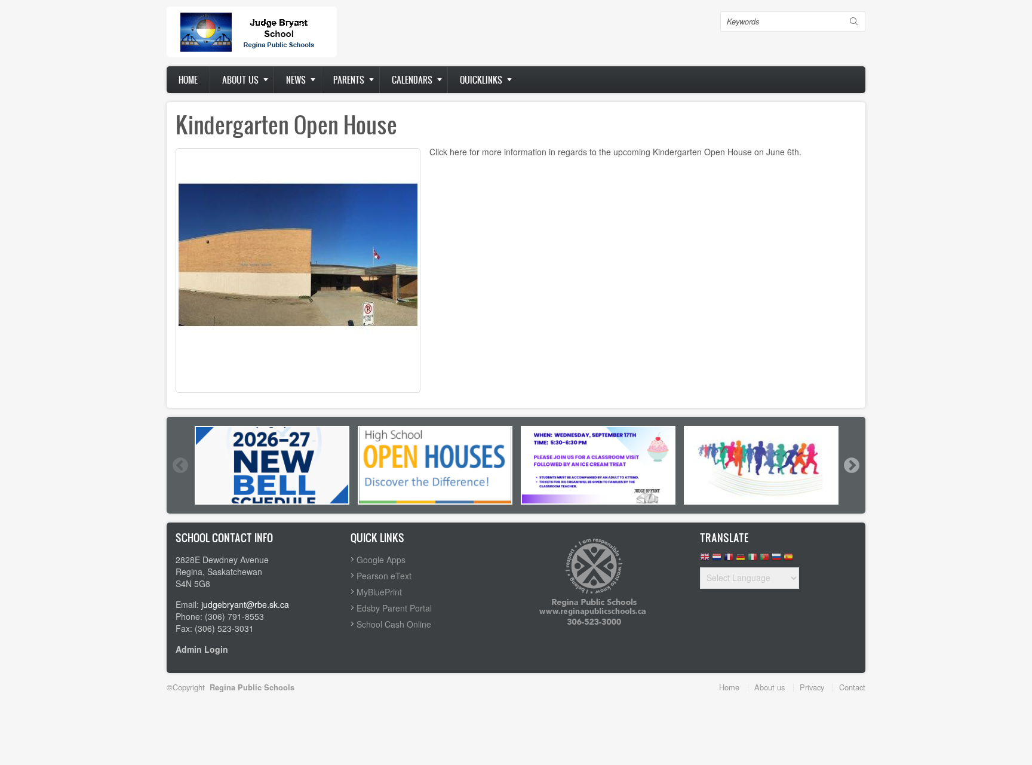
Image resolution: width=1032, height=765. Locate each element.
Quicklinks (481, 79)
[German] (740, 559)
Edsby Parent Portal (394, 608)
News (296, 79)
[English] (705, 559)
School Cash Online (394, 624)
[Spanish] (788, 559)
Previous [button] (179, 465)
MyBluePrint (379, 592)
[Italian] (752, 559)
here (458, 152)
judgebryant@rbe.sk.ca (245, 604)
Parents (348, 79)
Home (188, 79)
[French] (728, 559)
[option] (272, 465)
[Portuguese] (764, 559)
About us (240, 79)
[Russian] (776, 559)
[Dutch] (716, 559)
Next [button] (851, 465)
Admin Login (202, 649)
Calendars (412, 79)
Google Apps (381, 560)
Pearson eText (384, 576)
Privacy (812, 687)
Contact (852, 687)
